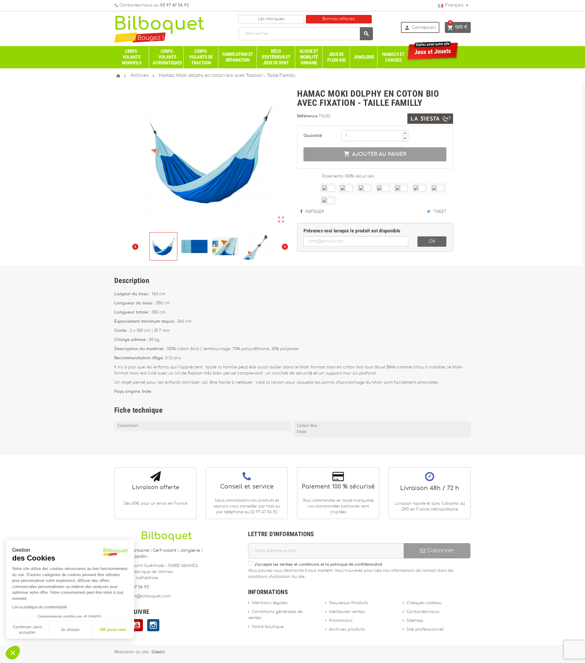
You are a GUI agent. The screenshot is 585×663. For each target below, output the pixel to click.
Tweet (439, 211)
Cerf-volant (165, 551)
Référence (308, 116)
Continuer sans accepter (27, 629)
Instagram (153, 625)
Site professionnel (425, 630)
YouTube (137, 625)
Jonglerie (364, 57)
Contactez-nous (422, 612)
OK (432, 241)
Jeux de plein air (336, 57)
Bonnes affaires (338, 19)
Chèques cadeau (424, 603)
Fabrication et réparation (237, 57)
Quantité (312, 136)
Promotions (341, 621)
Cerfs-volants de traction (201, 57)
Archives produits (347, 630)
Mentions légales (270, 603)
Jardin (140, 557)
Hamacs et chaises (393, 57)
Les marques (271, 19)
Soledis (158, 652)
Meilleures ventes (347, 612)
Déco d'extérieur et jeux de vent (276, 57)
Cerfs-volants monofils (131, 57)
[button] (12, 652)
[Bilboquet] (159, 29)
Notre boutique (268, 627)
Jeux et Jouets (432, 49)
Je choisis (70, 629)
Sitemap (414, 621)
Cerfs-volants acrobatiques (167, 57)
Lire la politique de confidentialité (39, 607)
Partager (314, 211)
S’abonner (439, 550)
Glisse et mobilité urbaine (309, 57)
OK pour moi (113, 629)
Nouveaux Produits (348, 603)
